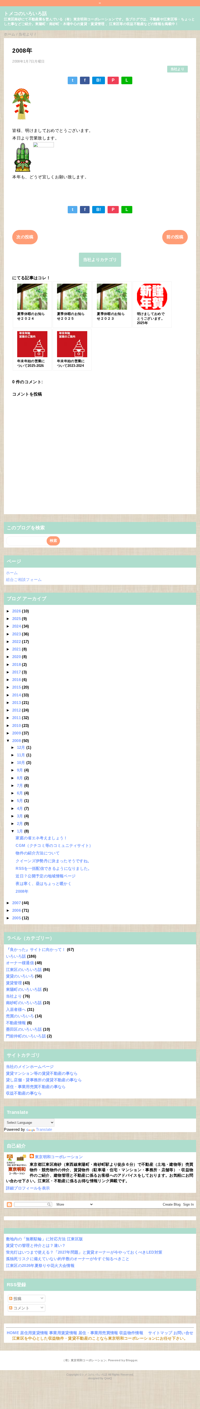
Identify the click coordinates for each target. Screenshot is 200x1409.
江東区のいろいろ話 (24, 969)
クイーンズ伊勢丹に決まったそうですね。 (53, 861)
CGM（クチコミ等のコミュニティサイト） (54, 845)
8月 (20, 778)
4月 (20, 808)
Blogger (131, 1360)
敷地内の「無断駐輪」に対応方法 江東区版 (44, 1239)
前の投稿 (174, 237)
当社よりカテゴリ (100, 259)
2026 (17, 611)
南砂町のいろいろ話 (24, 1002)
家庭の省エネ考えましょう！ (41, 838)
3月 (20, 816)
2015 (17, 687)
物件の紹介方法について (38, 853)
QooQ (108, 1378)
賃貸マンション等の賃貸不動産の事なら (42, 1073)
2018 (17, 664)
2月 (20, 823)
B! (98, 80)
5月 (20, 800)
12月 (21, 747)
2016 (17, 679)
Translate (44, 1129)
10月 (21, 762)
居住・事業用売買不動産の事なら (36, 1086)
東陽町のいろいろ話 (24, 989)
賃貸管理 (14, 983)
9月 (20, 770)
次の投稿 (24, 237)
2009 (17, 733)
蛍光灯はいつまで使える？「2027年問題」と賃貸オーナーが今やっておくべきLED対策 (84, 1252)
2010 (17, 725)
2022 (17, 641)
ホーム (12, 572)
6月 (20, 793)
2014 (17, 695)
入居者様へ (16, 1009)
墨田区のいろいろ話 (24, 1029)
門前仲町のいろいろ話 (26, 1036)
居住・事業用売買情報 (98, 1333)
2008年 (22, 891)
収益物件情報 (131, 1333)
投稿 (16, 1298)
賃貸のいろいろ (20, 976)
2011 (17, 717)
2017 (17, 672)
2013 (17, 702)
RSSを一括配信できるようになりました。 (54, 868)
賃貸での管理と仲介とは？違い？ (36, 1245)
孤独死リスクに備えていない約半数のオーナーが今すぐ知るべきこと (68, 1258)
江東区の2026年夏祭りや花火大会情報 (40, 1265)
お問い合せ (183, 1333)
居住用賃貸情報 (34, 1333)
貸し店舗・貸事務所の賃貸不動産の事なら (44, 1080)
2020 (17, 656)
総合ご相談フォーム (24, 579)
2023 (17, 634)
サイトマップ (160, 1333)
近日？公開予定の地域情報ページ (46, 876)
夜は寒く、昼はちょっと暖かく (43, 883)
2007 (17, 903)
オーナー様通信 (20, 963)
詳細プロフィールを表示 (28, 1188)
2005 (17, 918)
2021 (17, 649)
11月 (21, 755)
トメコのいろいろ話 (25, 13)
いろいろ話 (16, 956)
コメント (20, 1308)
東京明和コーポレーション (59, 1157)
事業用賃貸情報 (63, 1333)
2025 (17, 618)
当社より (177, 69)
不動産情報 (16, 1023)
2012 (17, 710)
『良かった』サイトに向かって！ (36, 949)
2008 (17, 740)
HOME (13, 1333)
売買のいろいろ (20, 1016)
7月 (20, 785)
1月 (20, 831)
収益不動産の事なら (24, 1093)
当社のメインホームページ (30, 1066)
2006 (17, 910)
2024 (17, 626)
